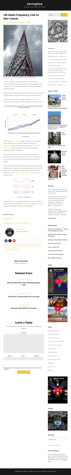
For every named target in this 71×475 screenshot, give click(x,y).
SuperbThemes (52, 471)
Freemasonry (7, 145)
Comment (23, 333)
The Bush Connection (54, 338)
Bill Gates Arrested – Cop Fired (56, 56)
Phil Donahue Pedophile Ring (56, 78)
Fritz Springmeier (52, 356)
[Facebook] (6, 240)
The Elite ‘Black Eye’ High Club (56, 75)
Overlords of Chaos (53, 334)
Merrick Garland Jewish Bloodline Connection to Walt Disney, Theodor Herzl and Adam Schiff (57, 70)
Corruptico (34, 4)
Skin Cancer (18, 249)
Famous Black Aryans (54, 65)
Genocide (38, 245)
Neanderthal (8, 249)
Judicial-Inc (51, 370)
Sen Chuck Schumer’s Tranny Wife (57, 81)
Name (10, 356)
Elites (23, 245)
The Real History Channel (55, 345)
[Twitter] (10, 240)
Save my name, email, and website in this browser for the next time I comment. (22, 368)
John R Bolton (15, 141)
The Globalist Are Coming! (55, 85)
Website (36, 356)
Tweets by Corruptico (54, 445)
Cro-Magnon (15, 245)
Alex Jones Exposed (53, 330)
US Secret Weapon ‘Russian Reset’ (57, 59)
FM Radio (30, 245)
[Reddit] (13, 240)
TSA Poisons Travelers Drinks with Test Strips (24, 297)
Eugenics (7, 245)
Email (23, 356)
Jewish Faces (51, 367)
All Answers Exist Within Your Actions (24, 308)
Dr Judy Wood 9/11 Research (56, 341)
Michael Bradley (52, 352)
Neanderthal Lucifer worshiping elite (21, 173)
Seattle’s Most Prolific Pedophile (57, 62)
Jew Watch (51, 363)
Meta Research (52, 348)
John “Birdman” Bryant (54, 359)
